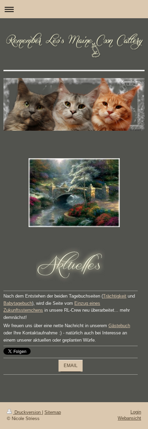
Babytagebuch (17, 303)
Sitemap (52, 412)
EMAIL (70, 365)
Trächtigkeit (114, 296)
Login (135, 412)
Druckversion (27, 412)
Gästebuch (119, 325)
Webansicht (129, 418)
